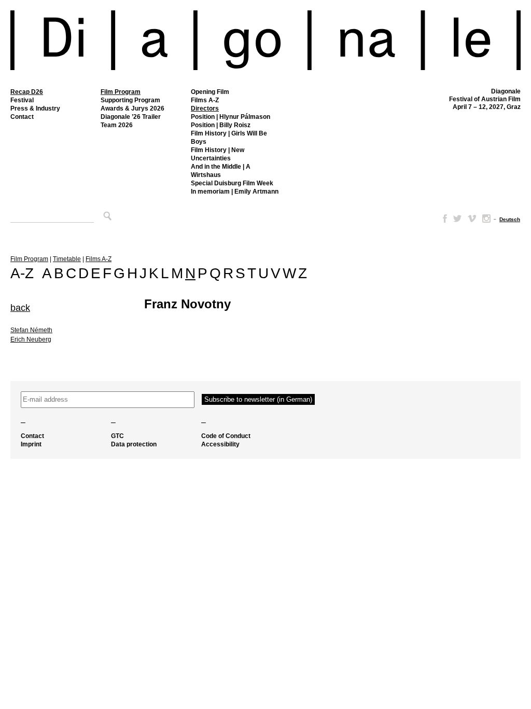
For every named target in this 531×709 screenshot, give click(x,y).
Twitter (457, 218)
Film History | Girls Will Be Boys (229, 137)
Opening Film (210, 92)
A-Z (22, 273)
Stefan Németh (31, 330)
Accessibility (220, 444)
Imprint (31, 444)
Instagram (486, 218)
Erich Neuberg (30, 339)
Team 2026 (117, 125)
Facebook (443, 218)
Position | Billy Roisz (220, 125)
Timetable (67, 259)
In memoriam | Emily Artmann (234, 191)
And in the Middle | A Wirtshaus (220, 171)
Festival (22, 100)
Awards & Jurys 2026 (132, 108)
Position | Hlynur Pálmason (230, 116)
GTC (117, 436)
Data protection (134, 444)
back (20, 308)
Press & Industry (35, 108)
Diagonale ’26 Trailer (131, 116)
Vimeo (472, 218)
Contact (22, 116)
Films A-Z (205, 100)
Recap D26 (26, 92)
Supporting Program (130, 100)
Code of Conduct (225, 436)
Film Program (121, 92)
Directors (205, 108)
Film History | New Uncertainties (217, 154)
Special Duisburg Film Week (232, 183)
